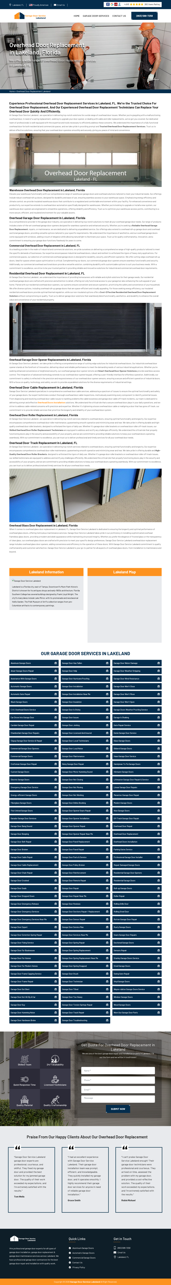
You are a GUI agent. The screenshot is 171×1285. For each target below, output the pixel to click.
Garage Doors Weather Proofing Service (131, 709)
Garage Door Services (96, 15)
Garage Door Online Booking (74, 803)
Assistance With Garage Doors (24, 678)
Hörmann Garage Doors (123, 772)
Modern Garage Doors (123, 803)
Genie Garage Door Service (125, 733)
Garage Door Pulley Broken (73, 865)
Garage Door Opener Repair (73, 826)
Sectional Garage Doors (124, 942)
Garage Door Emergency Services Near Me (29, 919)
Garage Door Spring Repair (73, 942)
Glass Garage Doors (122, 741)
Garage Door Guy (18, 1005)
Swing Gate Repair (121, 973)
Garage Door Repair (70, 888)
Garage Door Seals (18, 888)
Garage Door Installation (72, 686)
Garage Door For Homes (21, 958)
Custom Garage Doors (20, 772)
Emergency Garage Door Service (24, 787)
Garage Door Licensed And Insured (77, 733)
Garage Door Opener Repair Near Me (77, 834)
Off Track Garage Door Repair (126, 818)
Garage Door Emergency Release (25, 904)
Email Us (61, 5)
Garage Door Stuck (70, 973)
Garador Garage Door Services (23, 818)
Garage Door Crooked (20, 880)
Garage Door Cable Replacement (24, 865)
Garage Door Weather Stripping (127, 671)
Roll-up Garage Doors (123, 888)
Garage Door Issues (70, 717)
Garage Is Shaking (121, 717)
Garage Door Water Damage (125, 663)
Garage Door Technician (72, 981)
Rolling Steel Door (121, 911)
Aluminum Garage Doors (21, 663)
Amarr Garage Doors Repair (22, 671)
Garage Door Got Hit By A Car (23, 997)
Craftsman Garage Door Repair (24, 764)
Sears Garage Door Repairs (125, 935)
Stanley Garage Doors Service (126, 958)
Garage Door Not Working (73, 795)
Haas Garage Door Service (125, 756)
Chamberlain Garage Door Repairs (25, 733)
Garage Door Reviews (71, 904)
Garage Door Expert (19, 927)
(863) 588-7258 (144, 15)
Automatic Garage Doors (21, 686)
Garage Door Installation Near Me (76, 694)
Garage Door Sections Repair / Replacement (81, 911)
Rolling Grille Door (121, 904)
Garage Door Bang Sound (21, 826)
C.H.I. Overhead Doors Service (23, 709)
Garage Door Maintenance (73, 756)
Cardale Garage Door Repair (22, 725)
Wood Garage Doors (122, 1005)
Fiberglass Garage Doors (21, 803)
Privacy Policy (78, 1267)
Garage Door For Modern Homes (24, 966)
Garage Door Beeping (20, 834)
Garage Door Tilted (70, 989)
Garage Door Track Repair (73, 1012)
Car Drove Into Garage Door (22, 717)
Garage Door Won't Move (124, 694)
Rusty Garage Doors (122, 927)
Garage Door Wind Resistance (126, 678)
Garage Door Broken (19, 849)
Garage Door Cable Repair (22, 857)
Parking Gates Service (123, 849)
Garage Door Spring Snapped (74, 966)
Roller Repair (119, 896)
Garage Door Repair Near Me (74, 896)
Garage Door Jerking (71, 725)
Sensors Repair (120, 950)
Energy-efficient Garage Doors (24, 795)
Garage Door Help (69, 671)
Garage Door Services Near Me (75, 935)
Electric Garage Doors (20, 779)
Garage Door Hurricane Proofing (75, 678)
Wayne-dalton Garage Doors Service (129, 989)
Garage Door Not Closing (72, 779)
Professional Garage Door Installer (128, 857)
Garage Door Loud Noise (72, 748)
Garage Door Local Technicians (75, 741)
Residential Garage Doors (124, 880)
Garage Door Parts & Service (74, 857)
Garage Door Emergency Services (25, 911)
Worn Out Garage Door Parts (126, 1012)
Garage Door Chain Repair (22, 873)
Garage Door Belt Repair (21, 841)
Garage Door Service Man (73, 927)
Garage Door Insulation (72, 702)
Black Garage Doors (19, 702)
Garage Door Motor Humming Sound (77, 772)
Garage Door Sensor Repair (73, 919)
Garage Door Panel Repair (73, 849)
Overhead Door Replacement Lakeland (33, 91)
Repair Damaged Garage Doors (127, 865)
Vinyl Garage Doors (122, 981)
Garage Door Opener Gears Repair (76, 810)
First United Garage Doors (22, 810)
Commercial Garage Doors (22, 756)
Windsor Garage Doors (123, 997)
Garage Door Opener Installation (75, 818)
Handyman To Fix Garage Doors (127, 764)
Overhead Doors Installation (125, 841)
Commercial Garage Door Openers (25, 748)
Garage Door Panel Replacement (76, 841)
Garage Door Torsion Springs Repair (77, 1005)
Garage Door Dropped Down (22, 896)
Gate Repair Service (122, 725)
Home (77, 15)
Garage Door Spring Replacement (76, 950)
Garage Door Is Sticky (71, 709)
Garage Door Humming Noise (23, 1012)
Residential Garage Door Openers (128, 873)
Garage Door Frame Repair (22, 981)
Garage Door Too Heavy (72, 997)
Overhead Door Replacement (126, 834)
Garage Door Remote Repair (74, 880)
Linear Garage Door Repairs (125, 787)
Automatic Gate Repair (20, 694)
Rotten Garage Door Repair (125, 919)
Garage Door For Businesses (23, 950)
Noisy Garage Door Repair (73, 764)
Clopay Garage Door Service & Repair (26, 741)
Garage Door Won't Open (124, 702)
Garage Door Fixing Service (22, 942)
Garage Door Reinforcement (74, 873)
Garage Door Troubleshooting (74, 1020)
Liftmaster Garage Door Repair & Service (131, 779)
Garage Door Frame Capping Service (26, 973)
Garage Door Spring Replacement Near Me (80, 958)
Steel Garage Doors (122, 966)
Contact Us (119, 15)
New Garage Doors (122, 810)
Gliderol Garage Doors (123, 748)
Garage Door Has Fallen (72, 663)
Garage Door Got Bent (20, 989)
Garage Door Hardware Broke (23, 1020)
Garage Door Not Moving (72, 787)
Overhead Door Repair (123, 826)
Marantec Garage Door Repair (126, 795)
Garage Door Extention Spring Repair (26, 935)
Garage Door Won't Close (124, 686)
